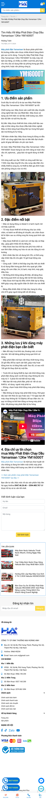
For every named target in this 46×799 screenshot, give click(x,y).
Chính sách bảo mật (8, 709)
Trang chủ (4, 718)
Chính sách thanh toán (9, 700)
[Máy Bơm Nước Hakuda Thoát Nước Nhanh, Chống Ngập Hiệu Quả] (7, 553)
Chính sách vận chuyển (9, 703)
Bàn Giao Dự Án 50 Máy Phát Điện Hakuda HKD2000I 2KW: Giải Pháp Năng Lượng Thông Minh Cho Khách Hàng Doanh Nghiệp (29, 589)
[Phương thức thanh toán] (16, 741)
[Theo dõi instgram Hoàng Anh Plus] (18, 730)
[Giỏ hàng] (41, 4)
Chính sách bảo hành (9, 697)
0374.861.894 (21, 689)
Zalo (12, 730)
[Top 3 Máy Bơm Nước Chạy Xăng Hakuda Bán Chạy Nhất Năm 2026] (7, 565)
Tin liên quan (7, 546)
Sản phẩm (5, 721)
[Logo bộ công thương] (13, 750)
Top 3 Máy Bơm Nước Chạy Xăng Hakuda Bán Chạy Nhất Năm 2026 (29, 563)
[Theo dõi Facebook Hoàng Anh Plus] (2, 730)
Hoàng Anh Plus (23, 790)
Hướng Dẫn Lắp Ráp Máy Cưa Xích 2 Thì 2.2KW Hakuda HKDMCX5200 (30, 575)
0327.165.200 (21, 682)
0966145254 (15, 651)
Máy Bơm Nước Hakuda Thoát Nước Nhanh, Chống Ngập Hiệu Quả (28, 552)
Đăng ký (40, 608)
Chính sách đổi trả (7, 706)
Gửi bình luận (23, 535)
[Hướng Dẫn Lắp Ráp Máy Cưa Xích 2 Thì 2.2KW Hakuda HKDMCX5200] (7, 577)
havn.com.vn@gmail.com (19, 655)
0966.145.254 (21, 674)
